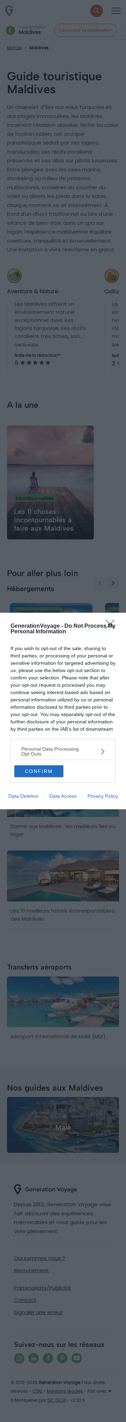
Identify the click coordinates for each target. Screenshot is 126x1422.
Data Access (63, 796)
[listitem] (63, 751)
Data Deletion (23, 796)
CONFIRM (39, 771)
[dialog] (63, 711)
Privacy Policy (103, 796)
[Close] (112, 626)
